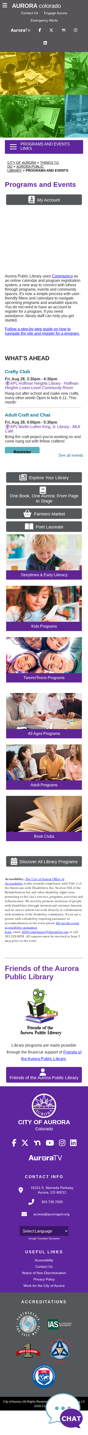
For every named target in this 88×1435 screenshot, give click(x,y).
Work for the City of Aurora (44, 1286)
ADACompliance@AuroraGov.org (45, 932)
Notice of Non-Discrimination (44, 1273)
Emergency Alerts (44, 20)
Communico (62, 276)
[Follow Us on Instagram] (75, 30)
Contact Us (29, 13)
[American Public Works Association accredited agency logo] (60, 1351)
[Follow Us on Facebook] (40, 30)
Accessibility (44, 1260)
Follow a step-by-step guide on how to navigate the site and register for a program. (42, 331)
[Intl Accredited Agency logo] (44, 1376)
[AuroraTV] (20, 30)
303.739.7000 (52, 1202)
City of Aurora (21, 163)
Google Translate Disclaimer (44, 1238)
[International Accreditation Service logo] (60, 1325)
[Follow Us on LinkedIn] (45, 43)
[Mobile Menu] (6, 5)
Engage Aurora (55, 13)
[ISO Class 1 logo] (28, 1351)
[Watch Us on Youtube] (50, 1143)
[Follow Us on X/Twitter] (51, 30)
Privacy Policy (44, 1279)
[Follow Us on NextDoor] (64, 30)
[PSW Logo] (28, 1325)
